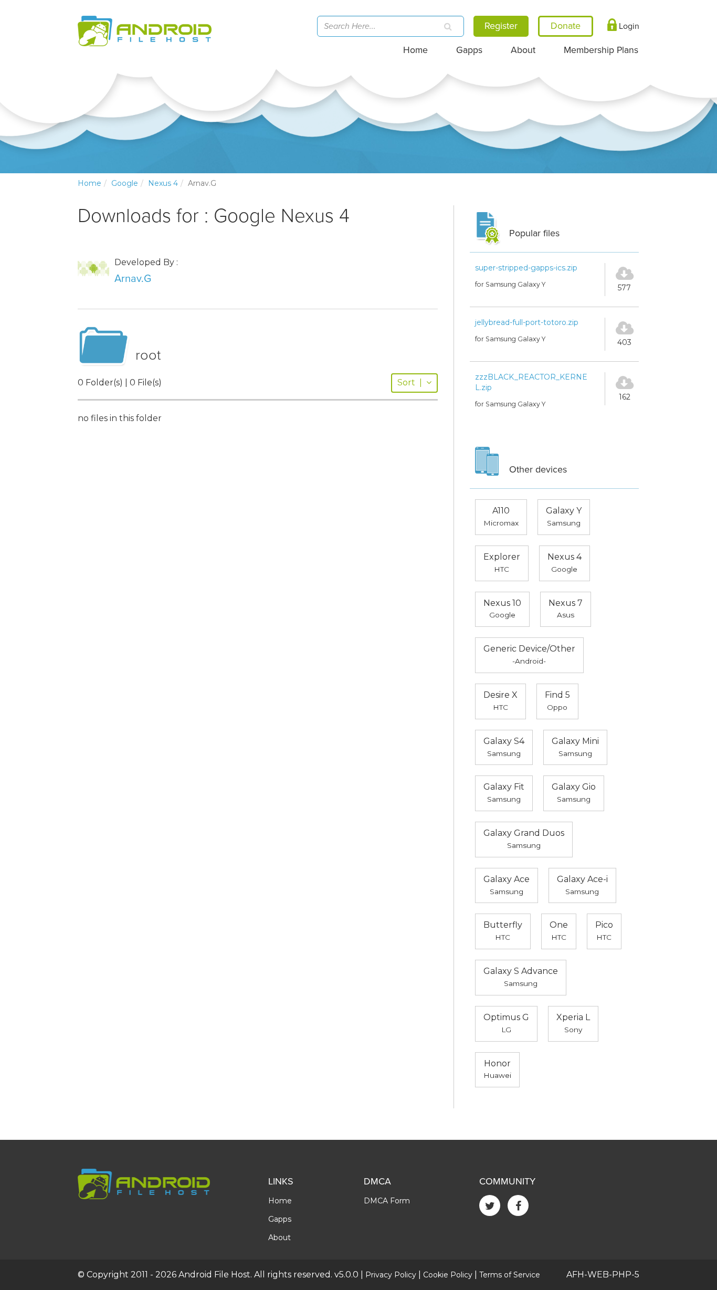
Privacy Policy (390, 1274)
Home (415, 50)
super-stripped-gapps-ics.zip (526, 267)
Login (628, 26)
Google (124, 183)
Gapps (469, 50)
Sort (409, 382)
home (89, 183)
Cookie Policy (447, 1274)
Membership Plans (601, 50)
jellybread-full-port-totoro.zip (526, 322)
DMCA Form (387, 1200)
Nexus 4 (163, 183)
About (523, 50)
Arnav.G (132, 278)
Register (501, 26)
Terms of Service (509, 1274)
